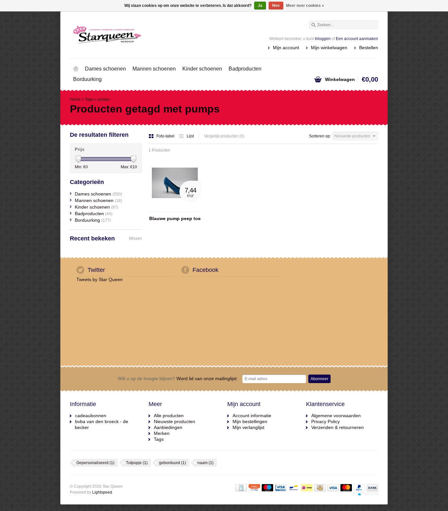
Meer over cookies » (305, 5)
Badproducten (245, 69)
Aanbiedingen (168, 427)
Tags (89, 99)
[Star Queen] (147, 34)
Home (76, 69)
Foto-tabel (165, 136)
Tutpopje (137, 462)
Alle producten (169, 415)
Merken (162, 433)
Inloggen (323, 38)
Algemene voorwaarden (336, 415)
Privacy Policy (325, 421)
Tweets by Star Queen (99, 279)
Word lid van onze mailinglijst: (178, 378)
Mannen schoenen (154, 69)
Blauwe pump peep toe (175, 218)
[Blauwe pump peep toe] (175, 209)
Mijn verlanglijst (248, 427)
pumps (104, 99)
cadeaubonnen (90, 415)
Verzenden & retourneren (337, 427)
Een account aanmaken (357, 38)
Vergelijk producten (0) (224, 136)
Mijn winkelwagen (329, 47)
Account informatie (252, 415)
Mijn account (286, 47)
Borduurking (87, 79)
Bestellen (368, 47)
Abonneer (319, 379)
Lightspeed (102, 492)
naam (205, 462)
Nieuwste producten (174, 421)
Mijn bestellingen (250, 421)
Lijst (190, 136)
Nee (276, 5)
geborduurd (172, 462)
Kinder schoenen (202, 69)
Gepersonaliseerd (95, 462)
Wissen (135, 238)
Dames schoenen (105, 69)
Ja (260, 5)
